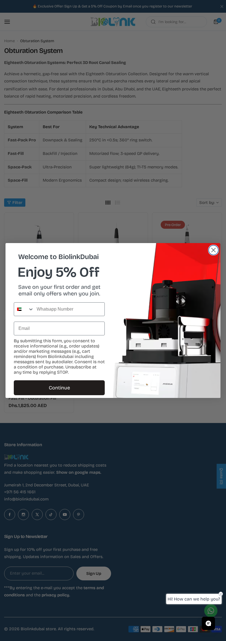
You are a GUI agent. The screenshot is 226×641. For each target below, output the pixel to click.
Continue (59, 388)
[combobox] (24, 309)
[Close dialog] (213, 250)
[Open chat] (208, 623)
